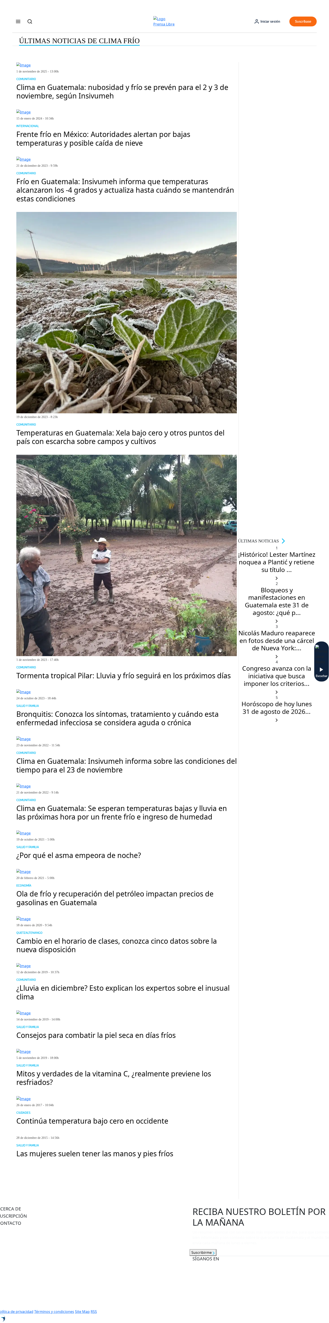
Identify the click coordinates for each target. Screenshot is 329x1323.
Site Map (82, 1311)
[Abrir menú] (18, 21)
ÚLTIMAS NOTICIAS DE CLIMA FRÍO (79, 41)
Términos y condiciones (54, 1311)
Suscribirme (202, 1252)
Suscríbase (303, 21)
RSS (94, 1311)
